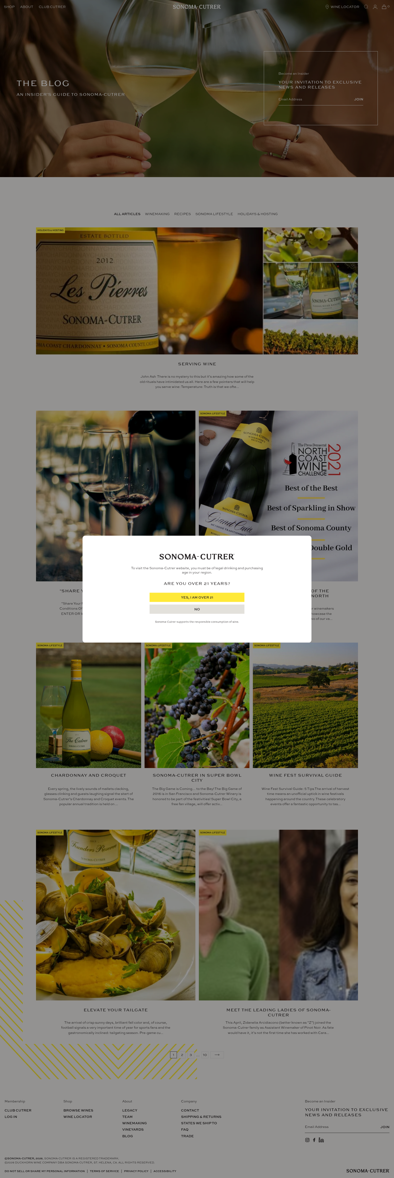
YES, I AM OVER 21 (197, 597)
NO (197, 609)
